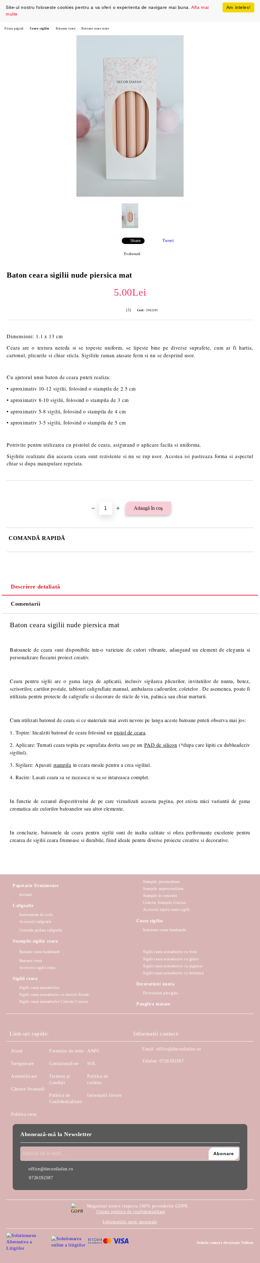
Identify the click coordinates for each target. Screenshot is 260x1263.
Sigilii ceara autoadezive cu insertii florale (54, 994)
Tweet (168, 240)
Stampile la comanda (160, 895)
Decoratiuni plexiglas (160, 993)
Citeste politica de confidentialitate (130, 1211)
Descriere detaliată (35, 586)
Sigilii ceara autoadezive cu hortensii (173, 973)
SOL (91, 1063)
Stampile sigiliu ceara (35, 941)
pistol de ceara (129, 732)
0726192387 (171, 1061)
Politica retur (24, 1114)
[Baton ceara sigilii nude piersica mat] (130, 195)
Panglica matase (153, 1004)
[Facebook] (141, 1074)
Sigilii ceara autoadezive (39, 987)
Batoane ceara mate (95, 28)
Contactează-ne (64, 1063)
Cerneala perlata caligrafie (40, 930)
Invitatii (25, 894)
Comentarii (26, 604)
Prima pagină (13, 28)
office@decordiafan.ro (178, 1049)
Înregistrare (22, 1063)
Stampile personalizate (161, 881)
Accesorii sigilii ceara (37, 967)
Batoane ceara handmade (39, 952)
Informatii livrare (104, 1095)
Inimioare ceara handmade (164, 930)
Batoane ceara (65, 28)
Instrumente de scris (36, 914)
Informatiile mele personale (130, 1222)
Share (135, 241)
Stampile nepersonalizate (163, 888)
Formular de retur (66, 1051)
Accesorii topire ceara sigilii (166, 909)
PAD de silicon (160, 744)
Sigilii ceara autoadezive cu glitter (171, 959)
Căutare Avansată (27, 1089)
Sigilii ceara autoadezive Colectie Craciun (53, 1001)
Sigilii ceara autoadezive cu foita (170, 952)
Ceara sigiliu (39, 28)
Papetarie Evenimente (35, 885)
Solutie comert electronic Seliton (225, 1242)
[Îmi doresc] (248, 491)
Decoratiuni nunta (155, 984)
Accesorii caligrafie (35, 921)
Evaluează (132, 254)
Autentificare (24, 1076)
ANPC (93, 1051)
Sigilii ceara (25, 978)
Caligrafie (23, 905)
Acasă (17, 1051)
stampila (62, 764)
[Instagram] (155, 1074)
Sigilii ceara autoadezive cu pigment (173, 966)
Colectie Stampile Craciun (164, 902)
